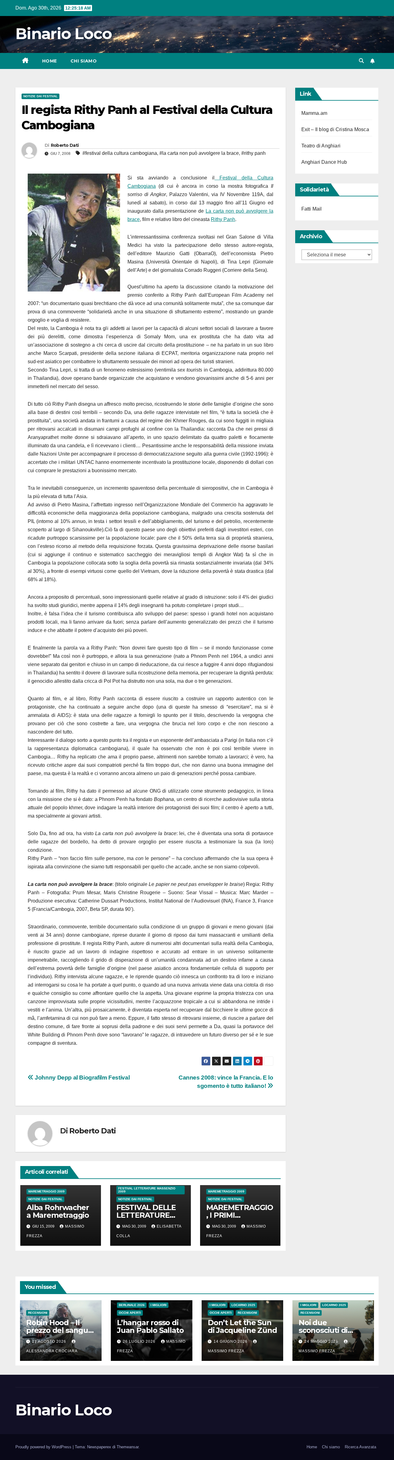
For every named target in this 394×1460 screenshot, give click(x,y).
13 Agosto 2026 (49, 1341)
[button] (361, 60)
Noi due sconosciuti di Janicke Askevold (330, 1330)
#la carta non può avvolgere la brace (199, 153)
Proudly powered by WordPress (44, 1447)
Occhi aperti (130, 1312)
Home (49, 61)
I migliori (159, 1305)
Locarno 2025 (243, 1305)
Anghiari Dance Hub (324, 162)
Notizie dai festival (40, 96)
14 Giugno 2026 (231, 1341)
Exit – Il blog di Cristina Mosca (335, 129)
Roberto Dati (65, 145)
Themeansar (128, 1447)
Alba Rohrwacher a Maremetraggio (57, 1211)
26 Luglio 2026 (140, 1341)
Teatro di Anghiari (321, 145)
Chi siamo (83, 61)
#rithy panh (253, 153)
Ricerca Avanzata (360, 1447)
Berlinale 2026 (132, 1305)
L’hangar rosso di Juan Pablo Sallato (150, 1326)
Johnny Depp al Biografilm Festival (82, 1077)
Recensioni (37, 1312)
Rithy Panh (223, 219)
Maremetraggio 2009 (46, 1191)
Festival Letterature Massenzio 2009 (146, 1190)
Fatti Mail (311, 208)
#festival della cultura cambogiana (119, 153)
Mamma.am (314, 113)
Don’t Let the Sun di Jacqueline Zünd (242, 1326)
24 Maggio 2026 (322, 1341)
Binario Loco (63, 33)
